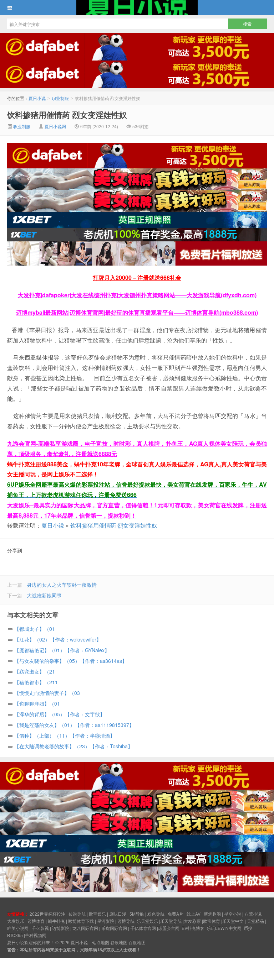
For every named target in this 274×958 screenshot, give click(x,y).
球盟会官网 (168, 928)
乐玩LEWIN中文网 (224, 928)
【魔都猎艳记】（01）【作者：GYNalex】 (62, 650)
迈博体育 (36, 921)
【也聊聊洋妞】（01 (37, 703)
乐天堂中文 (233, 921)
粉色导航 (155, 914)
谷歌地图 (118, 942)
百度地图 (137, 942)
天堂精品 (255, 921)
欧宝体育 (211, 921)
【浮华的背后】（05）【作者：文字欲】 (59, 714)
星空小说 (232, 914)
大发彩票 (192, 921)
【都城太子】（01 (34, 628)
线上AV (194, 914)
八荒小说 (253, 914)
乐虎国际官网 (114, 928)
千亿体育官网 (143, 928)
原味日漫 (117, 914)
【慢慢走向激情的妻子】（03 (47, 692)
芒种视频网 (35, 935)
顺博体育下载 (81, 921)
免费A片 (175, 914)
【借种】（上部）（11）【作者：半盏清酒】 (64, 735)
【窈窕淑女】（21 (34, 671)
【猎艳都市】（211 (36, 682)
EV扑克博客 (193, 928)
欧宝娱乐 (97, 914)
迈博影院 (60, 928)
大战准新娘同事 (44, 595)
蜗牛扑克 (56, 921)
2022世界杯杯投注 (47, 914)
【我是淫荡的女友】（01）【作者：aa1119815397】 (74, 724)
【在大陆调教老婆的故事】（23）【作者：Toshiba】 (73, 746)
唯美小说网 (18, 928)
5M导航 (137, 914)
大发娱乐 (15, 921)
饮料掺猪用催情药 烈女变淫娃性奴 (67, 114)
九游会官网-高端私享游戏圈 (43, 443)
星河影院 (105, 921)
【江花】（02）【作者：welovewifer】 (57, 639)
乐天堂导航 (171, 921)
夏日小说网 (55, 126)
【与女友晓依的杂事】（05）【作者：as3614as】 (70, 660)
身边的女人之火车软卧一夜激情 (62, 584)
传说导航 (77, 914)
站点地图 (100, 942)
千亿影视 (40, 928)
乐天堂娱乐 (147, 921)
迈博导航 (126, 921)
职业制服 (60, 98)
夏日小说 (137, 7)
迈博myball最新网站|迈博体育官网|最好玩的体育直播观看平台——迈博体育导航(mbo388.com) (137, 312)
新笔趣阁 (212, 914)
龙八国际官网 (85, 928)
